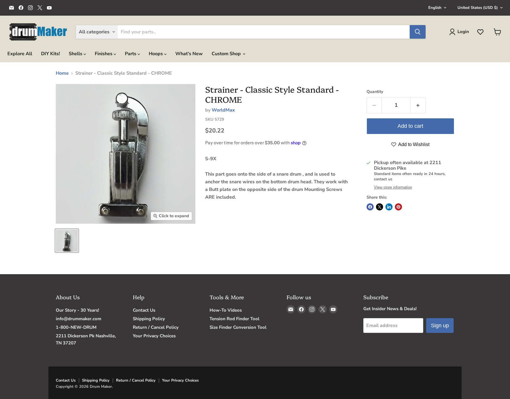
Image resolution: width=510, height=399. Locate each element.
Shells (76, 53)
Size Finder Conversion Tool (238, 327)
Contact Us (144, 310)
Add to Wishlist (413, 144)
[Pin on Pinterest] (398, 206)
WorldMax (223, 110)
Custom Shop (227, 53)
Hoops (156, 53)
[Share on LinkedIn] (389, 206)
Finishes (104, 53)
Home (62, 73)
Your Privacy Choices (154, 336)
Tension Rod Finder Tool (234, 319)
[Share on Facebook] (370, 206)
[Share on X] (379, 206)
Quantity (375, 91)
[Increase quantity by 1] (418, 105)
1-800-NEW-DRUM (76, 327)
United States (477, 7)
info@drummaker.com (78, 319)
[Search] (418, 32)
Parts (131, 53)
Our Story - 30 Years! (77, 310)
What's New (189, 53)
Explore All (19, 53)
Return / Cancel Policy (156, 327)
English (435, 7)
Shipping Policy (149, 319)
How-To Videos (226, 310)
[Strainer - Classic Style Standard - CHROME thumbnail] (67, 240)
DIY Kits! (50, 53)
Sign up (440, 325)
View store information (393, 187)
